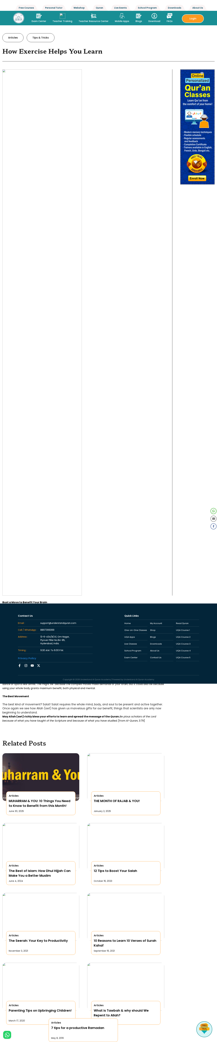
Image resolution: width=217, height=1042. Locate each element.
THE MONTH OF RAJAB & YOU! (117, 801)
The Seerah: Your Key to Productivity (38, 940)
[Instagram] (25, 665)
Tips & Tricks (40, 37)
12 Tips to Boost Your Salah (115, 871)
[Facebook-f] (19, 665)
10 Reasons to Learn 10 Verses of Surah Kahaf (125, 943)
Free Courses (26, 7)
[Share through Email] (213, 519)
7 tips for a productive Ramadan (77, 1028)
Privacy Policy (27, 658)
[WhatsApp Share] (213, 511)
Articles (13, 37)
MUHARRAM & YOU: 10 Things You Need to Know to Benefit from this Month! (39, 803)
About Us (197, 7)
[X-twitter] (38, 665)
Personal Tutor (53, 7)
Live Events (120, 7)
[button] (62, 16)
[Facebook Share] (213, 526)
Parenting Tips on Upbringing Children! (40, 1010)
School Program (147, 7)
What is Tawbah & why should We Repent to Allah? (121, 1012)
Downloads (174, 7)
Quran (99, 7)
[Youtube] (32, 665)
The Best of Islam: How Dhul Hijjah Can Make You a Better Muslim (40, 873)
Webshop (79, 7)
